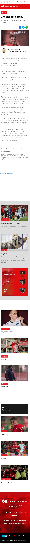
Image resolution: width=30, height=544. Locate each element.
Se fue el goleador (8, 283)
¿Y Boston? (5, 434)
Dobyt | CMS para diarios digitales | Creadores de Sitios (17, 541)
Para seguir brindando (9, 483)
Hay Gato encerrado (8, 254)
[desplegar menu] (28, 6)
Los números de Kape (10, 274)
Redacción (8, 512)
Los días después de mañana (11, 223)
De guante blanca (7, 332)
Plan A (3, 359)
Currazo (6, 291)
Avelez (3, 459)
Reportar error (20, 512)
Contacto (15, 515)
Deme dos (4, 387)
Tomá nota (6, 410)
